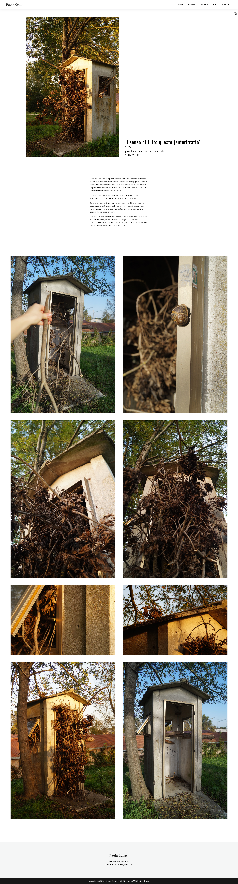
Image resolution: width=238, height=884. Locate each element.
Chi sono (191, 4)
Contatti (225, 4)
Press (215, 4)
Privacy (146, 881)
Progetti (204, 4)
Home (180, 4)
